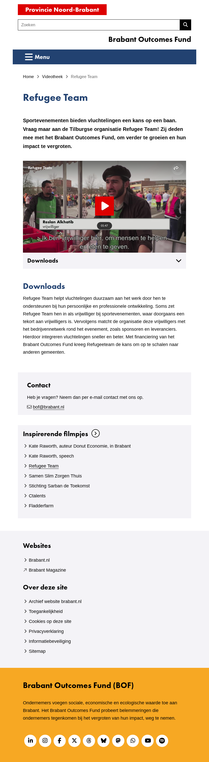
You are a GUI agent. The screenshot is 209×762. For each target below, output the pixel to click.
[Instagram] (45, 741)
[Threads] (89, 741)
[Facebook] (60, 741)
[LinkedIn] (30, 741)
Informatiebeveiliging (50, 641)
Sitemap (37, 651)
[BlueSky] (103, 741)
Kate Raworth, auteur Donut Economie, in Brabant (80, 446)
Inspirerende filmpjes (55, 433)
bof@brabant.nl (48, 407)
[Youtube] (147, 741)
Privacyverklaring (46, 631)
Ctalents (37, 495)
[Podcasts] (162, 741)
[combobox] (99, 24)
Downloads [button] (42, 260)
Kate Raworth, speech (51, 456)
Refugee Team (44, 466)
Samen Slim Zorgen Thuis (55, 475)
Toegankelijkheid (46, 611)
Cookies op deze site (50, 621)
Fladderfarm (41, 505)
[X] (74, 741)
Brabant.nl (39, 560)
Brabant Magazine (47, 570)
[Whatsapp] (133, 741)
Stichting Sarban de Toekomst (59, 485)
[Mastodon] (118, 741)
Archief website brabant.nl (55, 601)
